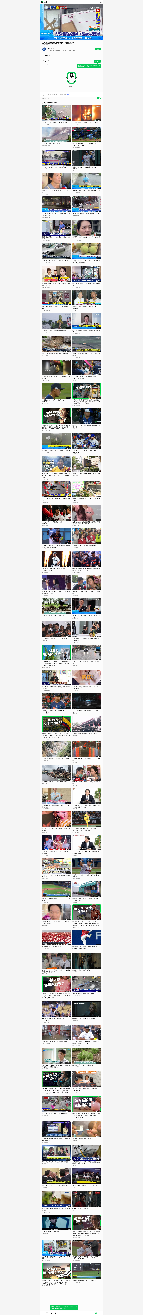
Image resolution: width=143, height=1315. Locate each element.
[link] (51, 1313)
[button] (45, 1313)
